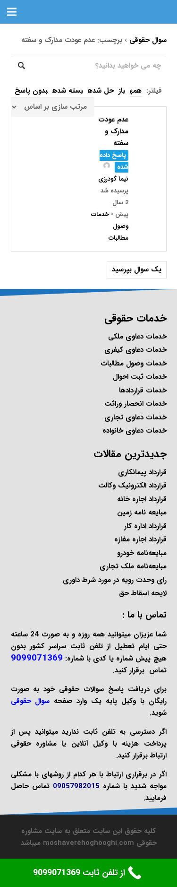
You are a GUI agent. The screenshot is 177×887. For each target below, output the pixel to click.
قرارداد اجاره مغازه (140, 539)
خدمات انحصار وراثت (135, 403)
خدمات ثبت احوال (140, 377)
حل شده (101, 90)
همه (136, 90)
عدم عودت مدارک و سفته (113, 131)
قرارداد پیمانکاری (142, 472)
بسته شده (67, 90)
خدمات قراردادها (143, 390)
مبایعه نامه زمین (142, 512)
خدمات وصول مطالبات (134, 363)
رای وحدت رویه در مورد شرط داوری (115, 580)
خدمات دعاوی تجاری (135, 417)
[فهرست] (11, 12)
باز (121, 90)
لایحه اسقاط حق (143, 593)
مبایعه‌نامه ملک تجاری (133, 566)
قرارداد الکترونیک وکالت (132, 485)
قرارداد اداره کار (145, 526)
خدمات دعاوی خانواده (134, 430)
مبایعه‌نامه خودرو (142, 553)
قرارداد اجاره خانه (142, 499)
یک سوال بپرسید (136, 269)
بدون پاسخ (31, 90)
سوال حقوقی (148, 40)
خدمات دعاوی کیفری (135, 350)
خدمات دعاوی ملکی (137, 336)
